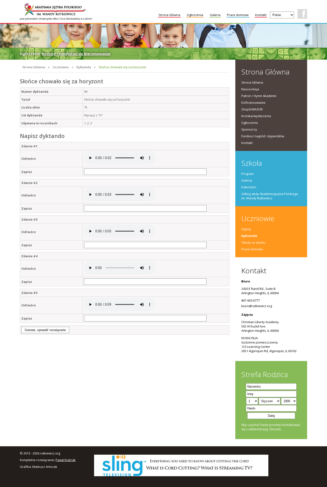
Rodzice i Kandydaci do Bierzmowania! (76, 53)
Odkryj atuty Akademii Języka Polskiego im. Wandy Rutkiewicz (269, 196)
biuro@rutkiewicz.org (256, 306)
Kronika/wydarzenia (256, 116)
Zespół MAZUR (252, 109)
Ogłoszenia (195, 15)
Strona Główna (169, 15)
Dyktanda (83, 67)
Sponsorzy (249, 129)
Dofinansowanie (253, 102)
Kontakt (260, 15)
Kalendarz (248, 187)
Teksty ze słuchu (253, 242)
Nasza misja (250, 89)
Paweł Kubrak (66, 460)
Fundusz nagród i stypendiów (262, 136)
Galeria (215, 15)
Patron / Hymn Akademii (258, 96)
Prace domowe (238, 15)
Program (247, 174)
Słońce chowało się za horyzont (122, 67)
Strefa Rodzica (264, 374)
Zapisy (246, 229)
